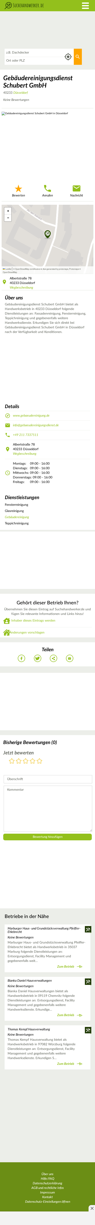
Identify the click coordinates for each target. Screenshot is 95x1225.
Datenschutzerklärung (47, 1183)
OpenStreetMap (10, 272)
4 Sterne (32, 761)
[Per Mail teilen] (69, 658)
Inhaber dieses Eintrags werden (33, 620)
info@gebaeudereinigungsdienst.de (36, 425)
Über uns (47, 1174)
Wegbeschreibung (21, 287)
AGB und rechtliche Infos (47, 1188)
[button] (48, 234)
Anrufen (47, 195)
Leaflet (8, 268)
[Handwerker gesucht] (35, 5)
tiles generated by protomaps (55, 268)
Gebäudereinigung (17, 517)
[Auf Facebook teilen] (21, 658)
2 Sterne (18, 761)
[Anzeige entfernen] (92, 1208)
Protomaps (74, 268)
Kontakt (47, 1197)
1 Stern (11, 761)
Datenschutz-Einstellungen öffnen (47, 1201)
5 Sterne (39, 761)
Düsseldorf (20, 92)
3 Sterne (25, 761)
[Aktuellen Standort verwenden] (68, 57)
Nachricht (76, 195)
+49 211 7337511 (25, 435)
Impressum (47, 1192)
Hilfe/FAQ (47, 1178)
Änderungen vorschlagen (27, 632)
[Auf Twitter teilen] (37, 658)
